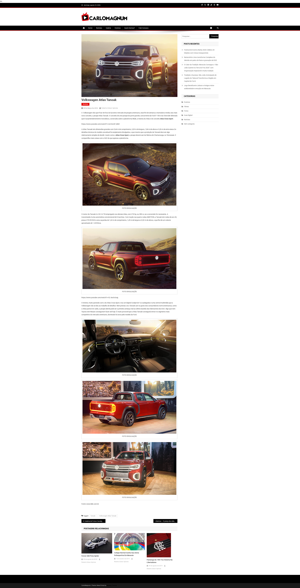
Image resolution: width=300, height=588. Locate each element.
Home (90, 28)
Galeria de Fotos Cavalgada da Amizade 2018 (95, 521)
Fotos (186, 111)
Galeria (108, 28)
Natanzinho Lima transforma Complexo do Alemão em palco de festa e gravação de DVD (200, 58)
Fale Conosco (143, 28)
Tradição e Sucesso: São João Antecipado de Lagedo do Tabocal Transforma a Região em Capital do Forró (200, 78)
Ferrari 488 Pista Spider (90, 556)
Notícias (99, 28)
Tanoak (92, 516)
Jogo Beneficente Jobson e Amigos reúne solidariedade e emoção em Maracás (199, 87)
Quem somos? (129, 28)
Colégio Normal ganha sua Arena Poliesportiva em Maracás (126, 554)
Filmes (186, 106)
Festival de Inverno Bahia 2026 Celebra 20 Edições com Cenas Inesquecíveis (199, 51)
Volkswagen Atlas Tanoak (107, 516)
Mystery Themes (112, 585)
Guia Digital (188, 115)
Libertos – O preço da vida (164, 521)
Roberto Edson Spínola (109, 108)
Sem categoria (189, 124)
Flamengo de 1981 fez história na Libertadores (159, 561)
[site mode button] (212, 28)
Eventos (118, 28)
